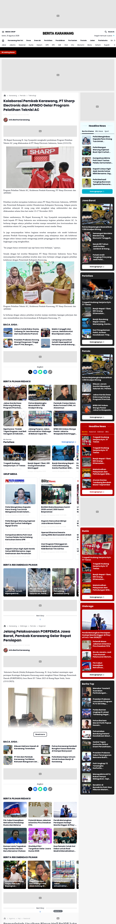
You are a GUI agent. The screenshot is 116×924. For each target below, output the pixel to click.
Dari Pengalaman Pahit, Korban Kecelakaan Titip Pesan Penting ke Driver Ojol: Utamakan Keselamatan (101, 332)
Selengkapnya (68, 442)
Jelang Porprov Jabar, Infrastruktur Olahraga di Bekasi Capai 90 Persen (39, 431)
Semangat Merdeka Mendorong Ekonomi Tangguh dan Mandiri (102, 235)
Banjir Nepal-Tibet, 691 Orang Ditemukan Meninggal (39, 465)
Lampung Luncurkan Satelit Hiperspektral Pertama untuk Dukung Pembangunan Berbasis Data (63, 342)
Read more (40, 734)
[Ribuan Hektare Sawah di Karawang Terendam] (7, 749)
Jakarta (12, 45)
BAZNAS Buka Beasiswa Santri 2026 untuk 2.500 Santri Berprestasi (55, 509)
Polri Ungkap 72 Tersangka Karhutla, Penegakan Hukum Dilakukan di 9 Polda (103, 765)
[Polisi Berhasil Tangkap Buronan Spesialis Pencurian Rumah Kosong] (86, 182)
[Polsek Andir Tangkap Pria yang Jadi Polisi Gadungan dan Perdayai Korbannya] (86, 258)
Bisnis (90, 45)
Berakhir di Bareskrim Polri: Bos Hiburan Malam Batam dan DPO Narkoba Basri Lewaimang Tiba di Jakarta (102, 787)
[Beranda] (4, 95)
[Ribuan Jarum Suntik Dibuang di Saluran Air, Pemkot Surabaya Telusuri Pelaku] (39, 582)
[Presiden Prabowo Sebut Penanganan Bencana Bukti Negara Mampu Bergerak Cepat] (86, 756)
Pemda (83, 40)
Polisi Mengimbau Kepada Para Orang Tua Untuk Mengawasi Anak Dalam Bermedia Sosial (18, 509)
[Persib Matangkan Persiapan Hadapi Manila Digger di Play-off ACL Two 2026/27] (65, 809)
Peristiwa (48, 40)
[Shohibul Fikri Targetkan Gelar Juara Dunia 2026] (40, 835)
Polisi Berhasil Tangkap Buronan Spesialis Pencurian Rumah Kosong (102, 181)
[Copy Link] (50, 372)
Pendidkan (60, 40)
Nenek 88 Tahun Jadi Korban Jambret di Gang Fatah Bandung (101, 246)
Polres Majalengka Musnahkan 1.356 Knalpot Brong (37, 405)
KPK (53, 45)
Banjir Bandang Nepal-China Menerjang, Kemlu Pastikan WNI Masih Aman (63, 465)
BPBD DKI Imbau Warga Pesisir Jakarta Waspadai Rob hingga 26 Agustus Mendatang (65, 431)
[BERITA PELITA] (58, 33)
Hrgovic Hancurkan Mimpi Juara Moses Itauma (53, 522)
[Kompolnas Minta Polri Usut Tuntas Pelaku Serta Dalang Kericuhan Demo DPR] (86, 161)
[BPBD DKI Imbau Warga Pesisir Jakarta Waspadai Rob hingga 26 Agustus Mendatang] (65, 418)
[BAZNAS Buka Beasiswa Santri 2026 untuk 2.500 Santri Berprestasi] (56, 494)
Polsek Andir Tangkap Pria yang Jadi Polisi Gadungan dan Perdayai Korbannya (102, 257)
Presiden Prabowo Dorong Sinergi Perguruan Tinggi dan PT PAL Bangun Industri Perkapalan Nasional (26, 342)
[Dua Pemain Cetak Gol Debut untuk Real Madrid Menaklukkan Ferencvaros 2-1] (65, 835)
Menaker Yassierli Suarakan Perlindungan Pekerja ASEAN (101, 690)
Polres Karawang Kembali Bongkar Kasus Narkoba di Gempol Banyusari (64, 748)
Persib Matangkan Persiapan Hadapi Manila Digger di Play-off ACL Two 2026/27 (64, 822)
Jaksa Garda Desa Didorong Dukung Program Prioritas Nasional (12, 405)
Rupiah (107, 45)
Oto (72, 45)
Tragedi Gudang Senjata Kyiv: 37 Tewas (14, 464)
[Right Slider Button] (113, 40)
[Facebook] (35, 372)
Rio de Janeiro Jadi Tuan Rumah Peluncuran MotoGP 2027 (102, 654)
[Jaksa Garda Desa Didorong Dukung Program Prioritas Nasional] (15, 392)
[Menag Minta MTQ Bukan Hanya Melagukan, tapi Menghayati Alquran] (86, 777)
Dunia (31, 45)
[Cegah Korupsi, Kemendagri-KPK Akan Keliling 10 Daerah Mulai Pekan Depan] (39, 875)
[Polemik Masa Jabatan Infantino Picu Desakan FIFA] (40, 809)
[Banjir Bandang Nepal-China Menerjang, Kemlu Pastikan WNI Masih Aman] (63, 452)
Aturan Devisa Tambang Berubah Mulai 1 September (102, 482)
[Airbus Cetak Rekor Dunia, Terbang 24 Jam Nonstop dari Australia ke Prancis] (7, 332)
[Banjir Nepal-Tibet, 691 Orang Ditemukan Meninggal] (39, 452)
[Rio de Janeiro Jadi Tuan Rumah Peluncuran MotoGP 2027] (86, 655)
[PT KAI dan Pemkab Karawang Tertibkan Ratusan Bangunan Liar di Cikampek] (7, 760)
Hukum (39, 45)
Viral (66, 45)
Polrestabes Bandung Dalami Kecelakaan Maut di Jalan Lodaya (102, 733)
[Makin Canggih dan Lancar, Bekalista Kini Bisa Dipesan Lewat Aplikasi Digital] (45, 332)
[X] (30, 372)
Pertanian (72, 40)
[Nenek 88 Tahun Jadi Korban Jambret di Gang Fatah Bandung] (86, 247)
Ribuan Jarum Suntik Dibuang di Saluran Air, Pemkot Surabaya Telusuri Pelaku (39, 591)
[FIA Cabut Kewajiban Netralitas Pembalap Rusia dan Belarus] (15, 809)
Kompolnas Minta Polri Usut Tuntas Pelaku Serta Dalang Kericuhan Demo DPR (19, 537)
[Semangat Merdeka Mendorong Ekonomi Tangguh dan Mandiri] (86, 236)
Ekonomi (80, 45)
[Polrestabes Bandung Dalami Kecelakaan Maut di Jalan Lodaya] (86, 734)
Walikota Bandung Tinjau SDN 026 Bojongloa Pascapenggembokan (14, 883)
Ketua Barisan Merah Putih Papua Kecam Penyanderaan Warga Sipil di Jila (102, 722)
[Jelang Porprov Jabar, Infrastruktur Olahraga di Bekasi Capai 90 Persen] (40, 418)
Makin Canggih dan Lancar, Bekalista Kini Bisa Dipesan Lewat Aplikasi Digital (62, 331)
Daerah (37, 40)
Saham (98, 45)
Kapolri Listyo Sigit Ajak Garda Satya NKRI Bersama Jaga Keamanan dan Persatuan (20, 551)
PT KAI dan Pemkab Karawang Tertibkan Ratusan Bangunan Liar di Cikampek (25, 759)
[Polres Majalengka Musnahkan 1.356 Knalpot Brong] (40, 392)
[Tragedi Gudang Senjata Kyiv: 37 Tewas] (14, 452)
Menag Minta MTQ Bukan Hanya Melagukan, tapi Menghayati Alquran (101, 776)
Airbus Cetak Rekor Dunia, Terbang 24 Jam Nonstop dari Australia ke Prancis (26, 331)
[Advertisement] (58, 75)
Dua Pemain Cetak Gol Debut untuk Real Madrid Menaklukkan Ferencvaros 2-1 (64, 848)
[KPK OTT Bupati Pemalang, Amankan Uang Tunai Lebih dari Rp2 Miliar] (63, 582)
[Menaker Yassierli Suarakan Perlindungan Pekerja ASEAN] (86, 691)
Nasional (22, 45)
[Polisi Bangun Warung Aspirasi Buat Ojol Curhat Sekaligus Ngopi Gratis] (86, 150)
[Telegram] (45, 372)
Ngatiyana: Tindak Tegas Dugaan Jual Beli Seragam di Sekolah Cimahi (14, 431)
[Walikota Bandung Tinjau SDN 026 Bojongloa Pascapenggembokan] (14, 875)
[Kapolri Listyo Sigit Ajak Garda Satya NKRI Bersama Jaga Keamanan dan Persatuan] (86, 172)
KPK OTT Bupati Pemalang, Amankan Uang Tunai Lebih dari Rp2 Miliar (61, 591)
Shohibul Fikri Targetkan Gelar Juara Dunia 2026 (39, 848)
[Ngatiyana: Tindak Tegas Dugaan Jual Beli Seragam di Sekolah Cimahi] (15, 418)
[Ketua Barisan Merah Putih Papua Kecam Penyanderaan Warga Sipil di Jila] (86, 723)
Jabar (4, 45)
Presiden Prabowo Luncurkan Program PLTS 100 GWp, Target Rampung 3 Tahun (102, 701)
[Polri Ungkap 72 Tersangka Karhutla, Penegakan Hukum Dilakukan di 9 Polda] (86, 766)
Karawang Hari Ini (15, 40)
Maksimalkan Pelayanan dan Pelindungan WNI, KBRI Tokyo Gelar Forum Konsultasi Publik (101, 471)
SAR (59, 45)
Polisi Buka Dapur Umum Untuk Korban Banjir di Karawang (63, 759)
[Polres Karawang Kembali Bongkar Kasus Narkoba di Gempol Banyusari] (45, 749)
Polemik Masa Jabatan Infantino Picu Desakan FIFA (39, 822)
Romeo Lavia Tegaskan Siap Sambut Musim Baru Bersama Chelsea (14, 848)
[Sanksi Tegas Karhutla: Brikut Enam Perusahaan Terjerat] (86, 745)
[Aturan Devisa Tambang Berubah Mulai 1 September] (86, 483)
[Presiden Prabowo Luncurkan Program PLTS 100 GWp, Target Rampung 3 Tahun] (86, 702)
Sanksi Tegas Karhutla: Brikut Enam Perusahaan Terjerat (102, 744)
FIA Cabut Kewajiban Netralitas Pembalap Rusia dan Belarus (13, 822)
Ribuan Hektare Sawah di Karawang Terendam (26, 747)
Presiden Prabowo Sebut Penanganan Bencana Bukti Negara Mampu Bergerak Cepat (102, 755)
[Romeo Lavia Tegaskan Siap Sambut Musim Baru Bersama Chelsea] (15, 835)
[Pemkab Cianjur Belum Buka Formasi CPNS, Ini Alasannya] (65, 392)
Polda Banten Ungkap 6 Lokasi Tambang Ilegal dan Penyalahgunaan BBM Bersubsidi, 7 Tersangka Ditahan (102, 712)
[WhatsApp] (40, 372)
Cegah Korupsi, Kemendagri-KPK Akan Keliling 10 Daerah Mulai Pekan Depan (37, 883)
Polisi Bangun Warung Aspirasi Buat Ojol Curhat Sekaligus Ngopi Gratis (20, 523)
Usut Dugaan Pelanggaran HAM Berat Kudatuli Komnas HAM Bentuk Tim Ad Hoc (55, 546)
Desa (28, 40)
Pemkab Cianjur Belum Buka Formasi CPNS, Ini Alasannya (65, 405)
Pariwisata (102, 40)
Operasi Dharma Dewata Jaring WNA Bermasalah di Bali (56, 533)
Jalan (92, 40)
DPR (47, 45)
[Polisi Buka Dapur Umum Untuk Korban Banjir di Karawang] (45, 760)
